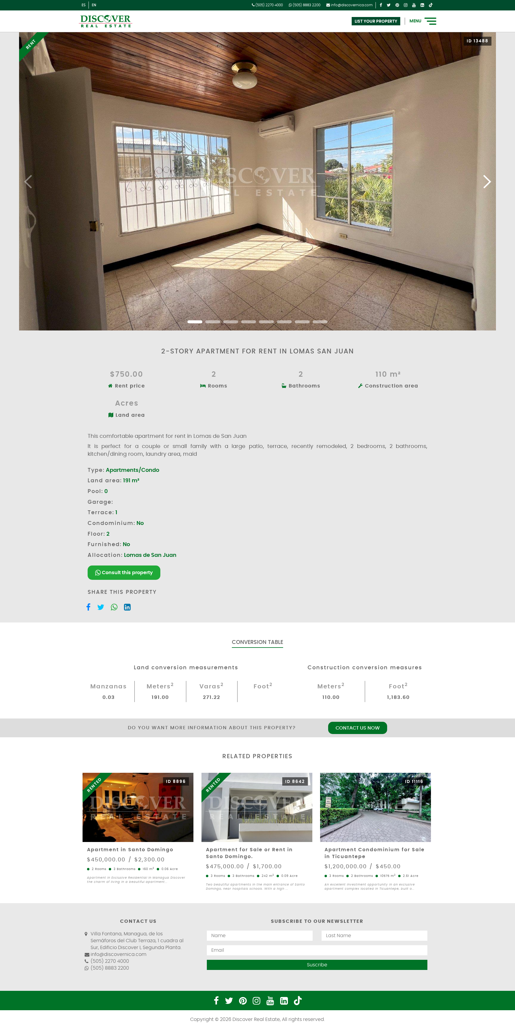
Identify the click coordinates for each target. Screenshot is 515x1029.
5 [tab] (266, 321)
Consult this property (127, 572)
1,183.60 (398, 697)
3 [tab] (230, 321)
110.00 (331, 697)
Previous (28, 181)
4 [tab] (248, 321)
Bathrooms (304, 386)
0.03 (109, 697)
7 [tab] (302, 321)
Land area (129, 415)
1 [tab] (194, 321)
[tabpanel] (257, 181)
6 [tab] (284, 321)
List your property (376, 21)
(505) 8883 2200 (306, 5)
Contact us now (358, 728)
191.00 (160, 697)
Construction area (390, 386)
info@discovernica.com (351, 5)
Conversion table (257, 642)
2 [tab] (212, 321)
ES (84, 5)
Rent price (129, 386)
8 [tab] (320, 321)
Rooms (217, 386)
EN (94, 5)
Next (486, 181)
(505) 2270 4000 (269, 5)
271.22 (211, 697)
